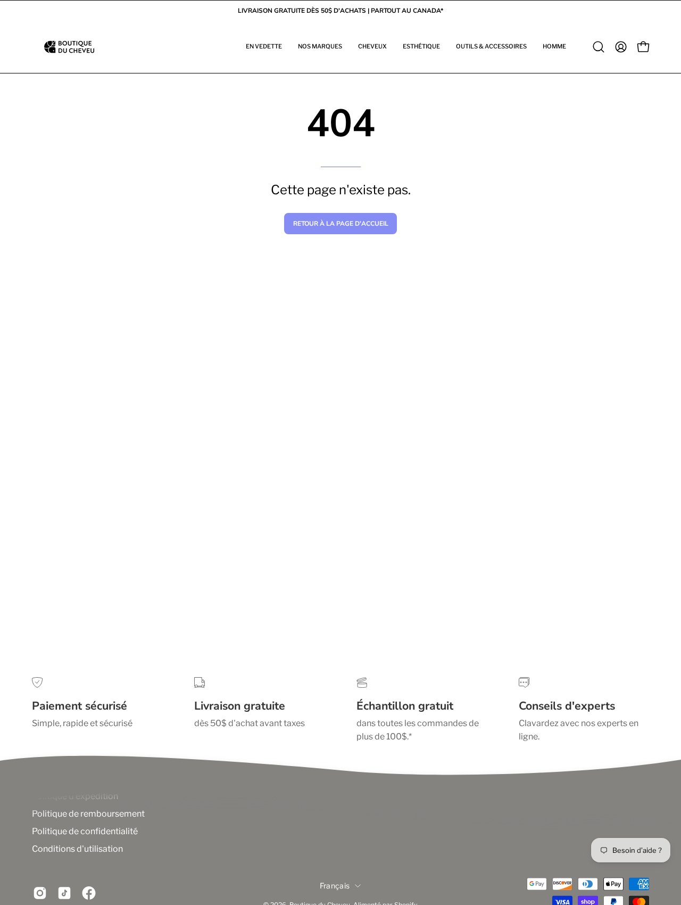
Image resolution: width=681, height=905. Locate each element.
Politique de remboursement (88, 814)
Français (335, 885)
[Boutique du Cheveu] (69, 47)
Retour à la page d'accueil (340, 223)
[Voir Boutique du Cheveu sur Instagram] (40, 893)
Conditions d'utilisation (77, 849)
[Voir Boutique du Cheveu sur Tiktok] (64, 893)
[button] (264, 47)
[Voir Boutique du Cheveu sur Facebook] (89, 893)
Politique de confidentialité (85, 831)
